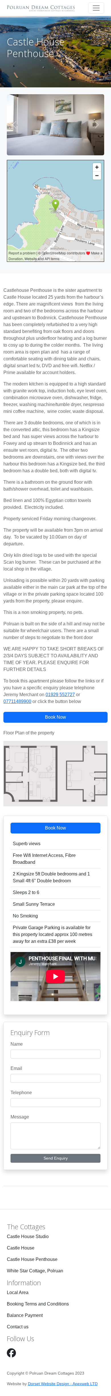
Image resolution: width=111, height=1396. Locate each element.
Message (20, 1116)
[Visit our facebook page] (11, 1353)
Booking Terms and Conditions (38, 1303)
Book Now (55, 717)
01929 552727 (60, 694)
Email (16, 1068)
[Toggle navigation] (96, 8)
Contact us (17, 1326)
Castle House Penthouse (32, 1259)
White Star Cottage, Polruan (35, 1270)
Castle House (20, 1248)
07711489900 (17, 701)
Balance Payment (25, 1315)
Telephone (21, 1092)
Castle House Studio (28, 1236)
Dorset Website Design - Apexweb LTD (63, 1383)
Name (17, 1044)
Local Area (17, 1292)
